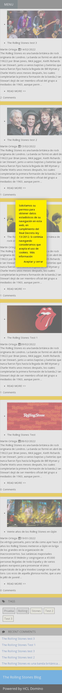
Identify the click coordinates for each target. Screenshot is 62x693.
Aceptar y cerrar (33, 261)
